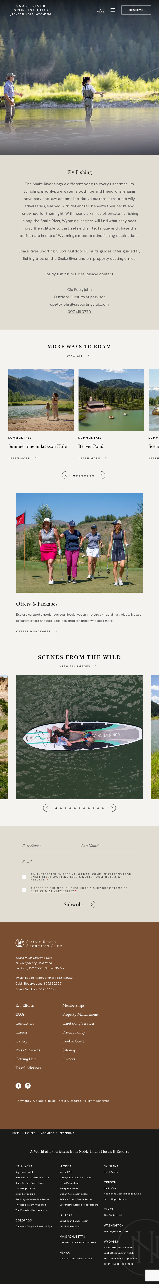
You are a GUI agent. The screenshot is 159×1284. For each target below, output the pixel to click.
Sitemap (69, 1050)
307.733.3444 (49, 989)
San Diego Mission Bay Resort (32, 1199)
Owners (68, 1059)
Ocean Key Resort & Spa (74, 1193)
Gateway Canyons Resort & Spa (34, 1226)
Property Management (80, 1014)
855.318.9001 (64, 978)
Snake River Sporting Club (119, 1252)
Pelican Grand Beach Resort (76, 1199)
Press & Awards (28, 1050)
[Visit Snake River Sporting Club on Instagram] (28, 1086)
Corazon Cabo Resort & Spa (76, 1258)
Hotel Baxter (111, 1172)
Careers (22, 1032)
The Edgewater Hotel (116, 1231)
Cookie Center (74, 1041)
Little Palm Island (69, 1183)
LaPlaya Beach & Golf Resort (76, 1177)
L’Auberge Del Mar (26, 1188)
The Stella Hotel (113, 1215)
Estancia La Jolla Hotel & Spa (32, 1177)
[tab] (74, 476)
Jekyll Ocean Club (70, 1226)
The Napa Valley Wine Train (31, 1204)
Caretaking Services (78, 1023)
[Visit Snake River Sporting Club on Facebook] (18, 1086)
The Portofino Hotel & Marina (32, 1210)
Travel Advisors (28, 1068)
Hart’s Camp (111, 1188)
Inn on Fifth (66, 1172)
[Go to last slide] (66, 475)
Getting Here (26, 1059)
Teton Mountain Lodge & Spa (120, 1258)
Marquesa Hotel (69, 1188)
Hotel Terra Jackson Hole (118, 1247)
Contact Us (25, 1023)
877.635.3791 (53, 984)
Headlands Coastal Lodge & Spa (122, 1193)
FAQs (20, 1014)
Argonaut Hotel (24, 1172)
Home (15, 1133)
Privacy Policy (73, 1032)
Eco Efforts (25, 1005)
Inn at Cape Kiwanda (116, 1199)
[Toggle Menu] (113, 10)
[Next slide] (101, 475)
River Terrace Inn (25, 1193)
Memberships (73, 1005)
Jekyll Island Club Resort (74, 1220)
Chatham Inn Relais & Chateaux (78, 1242)
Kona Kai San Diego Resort (30, 1183)
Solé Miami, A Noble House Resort (79, 1204)
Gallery (22, 1041)
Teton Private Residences (118, 1263)
